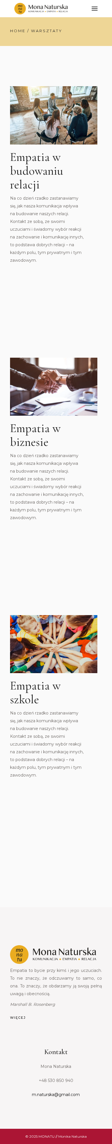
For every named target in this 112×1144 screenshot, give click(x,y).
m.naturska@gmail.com (56, 1094)
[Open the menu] (95, 9)
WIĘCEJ (18, 1018)
